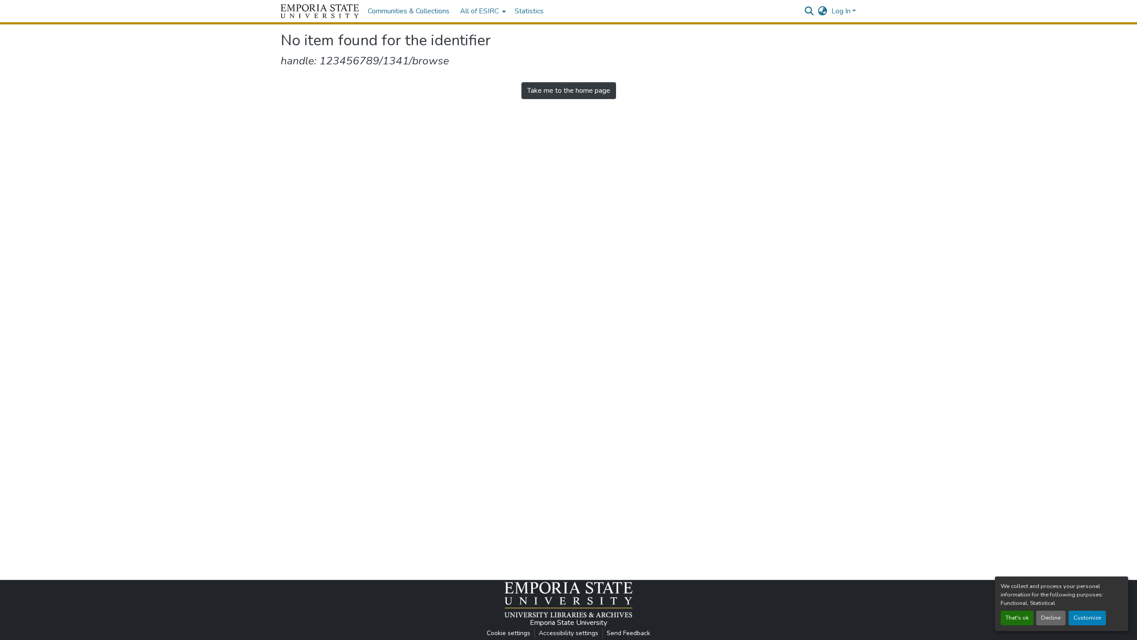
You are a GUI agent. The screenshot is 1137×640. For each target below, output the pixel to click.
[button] (320, 11)
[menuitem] (482, 11)
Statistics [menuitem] (529, 11)
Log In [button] (841, 11)
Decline (1051, 618)
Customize (1087, 618)
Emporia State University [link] (568, 623)
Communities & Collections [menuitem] (408, 11)
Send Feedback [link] (628, 633)
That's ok (1017, 618)
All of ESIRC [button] (479, 11)
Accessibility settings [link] (568, 633)
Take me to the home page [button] (568, 90)
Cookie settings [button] (508, 633)
